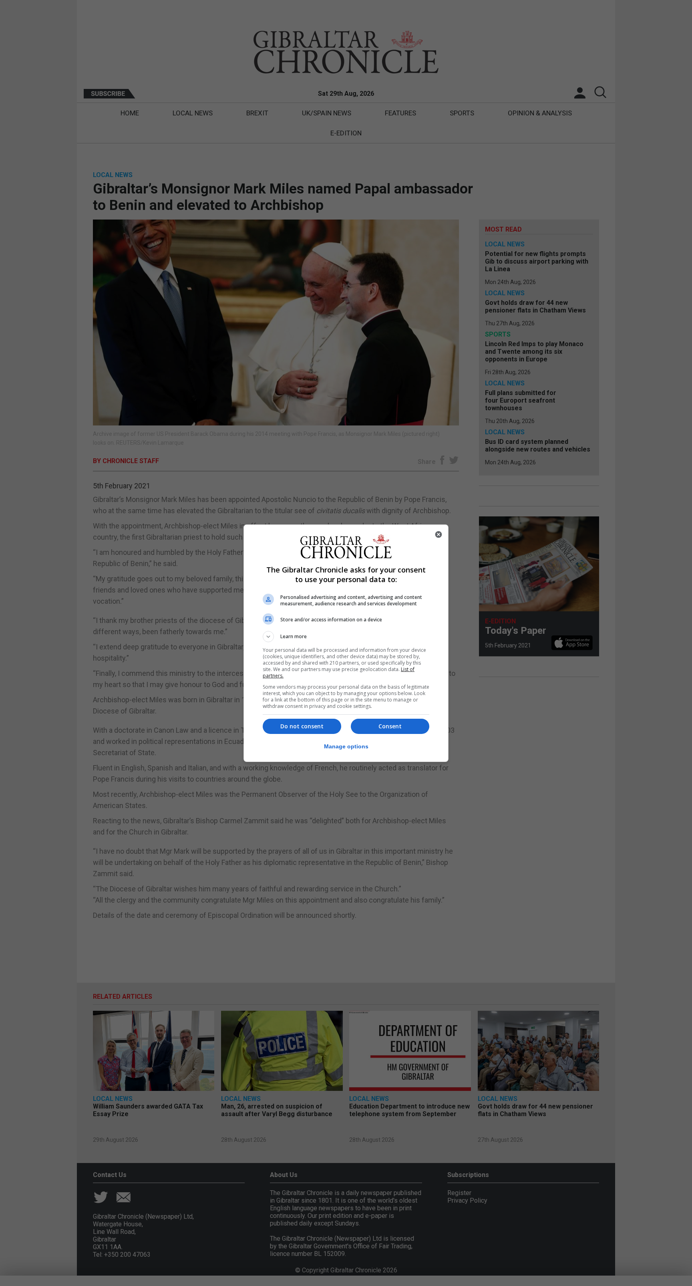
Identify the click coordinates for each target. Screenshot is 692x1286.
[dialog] (346, 643)
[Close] (438, 534)
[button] (346, 636)
